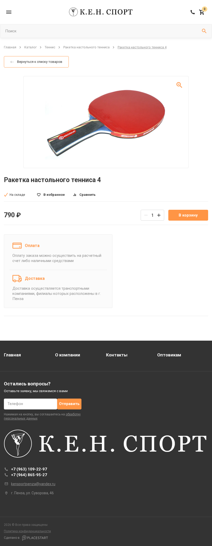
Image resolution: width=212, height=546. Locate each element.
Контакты (116, 354)
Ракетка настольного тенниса (86, 47)
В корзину (188, 215)
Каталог (30, 47)
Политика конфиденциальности (27, 531)
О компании (67, 354)
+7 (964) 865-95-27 (29, 475)
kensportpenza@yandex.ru (33, 484)
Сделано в (12, 538)
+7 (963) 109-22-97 (29, 469)
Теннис (50, 47)
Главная (10, 47)
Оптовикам (169, 354)
